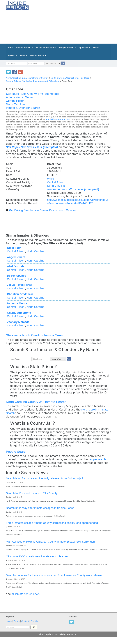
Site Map (35, 621)
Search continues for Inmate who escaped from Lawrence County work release (54, 575)
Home (9, 621)
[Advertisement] (75, 21)
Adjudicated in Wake (19, 97)
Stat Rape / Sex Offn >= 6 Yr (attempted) (32, 93)
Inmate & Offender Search (23, 107)
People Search (16, 451)
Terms (17, 621)
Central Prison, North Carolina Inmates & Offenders (32, 81)
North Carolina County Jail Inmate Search (36, 401)
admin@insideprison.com (58, 119)
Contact (25, 621)
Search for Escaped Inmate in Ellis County (31, 493)
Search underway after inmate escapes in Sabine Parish (40, 508)
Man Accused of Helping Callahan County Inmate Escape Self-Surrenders (51, 541)
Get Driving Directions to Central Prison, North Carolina (42, 210)
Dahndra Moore (17, 303)
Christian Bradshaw (20, 294)
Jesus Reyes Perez (19, 284)
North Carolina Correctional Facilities (70, 78)
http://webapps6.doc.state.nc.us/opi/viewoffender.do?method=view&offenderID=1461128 (77, 201)
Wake (50, 178)
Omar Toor (14, 247)
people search (97, 459)
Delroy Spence (16, 275)
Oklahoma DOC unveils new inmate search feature (37, 556)
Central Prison (15, 100)
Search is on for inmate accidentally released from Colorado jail (44, 478)
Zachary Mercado (18, 322)
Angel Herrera (16, 257)
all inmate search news (25, 594)
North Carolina (15, 104)
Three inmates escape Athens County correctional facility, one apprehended (52, 522)
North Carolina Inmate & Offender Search (27, 78)
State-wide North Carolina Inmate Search (36, 335)
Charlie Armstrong (19, 312)
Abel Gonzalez (16, 266)
